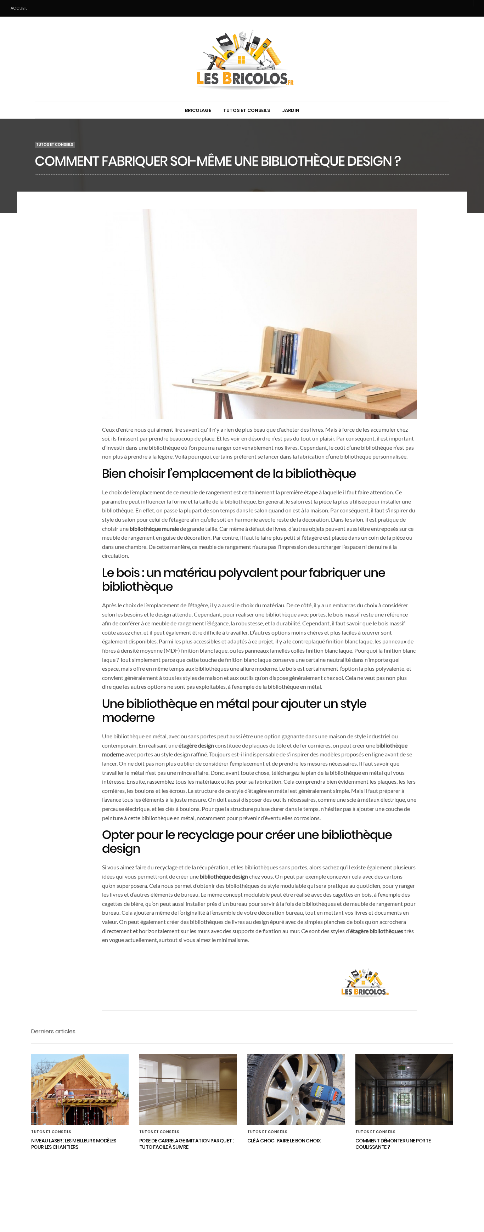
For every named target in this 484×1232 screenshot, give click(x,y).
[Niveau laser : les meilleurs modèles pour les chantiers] (80, 1089)
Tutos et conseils (246, 110)
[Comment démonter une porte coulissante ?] (404, 1089)
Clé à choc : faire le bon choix (284, 1140)
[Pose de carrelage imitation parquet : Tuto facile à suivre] (188, 1089)
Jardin (290, 110)
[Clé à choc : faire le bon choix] (296, 1089)
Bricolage (198, 110)
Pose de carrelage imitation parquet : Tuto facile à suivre (186, 1144)
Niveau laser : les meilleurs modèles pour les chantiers (73, 1144)
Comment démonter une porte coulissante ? (392, 1144)
